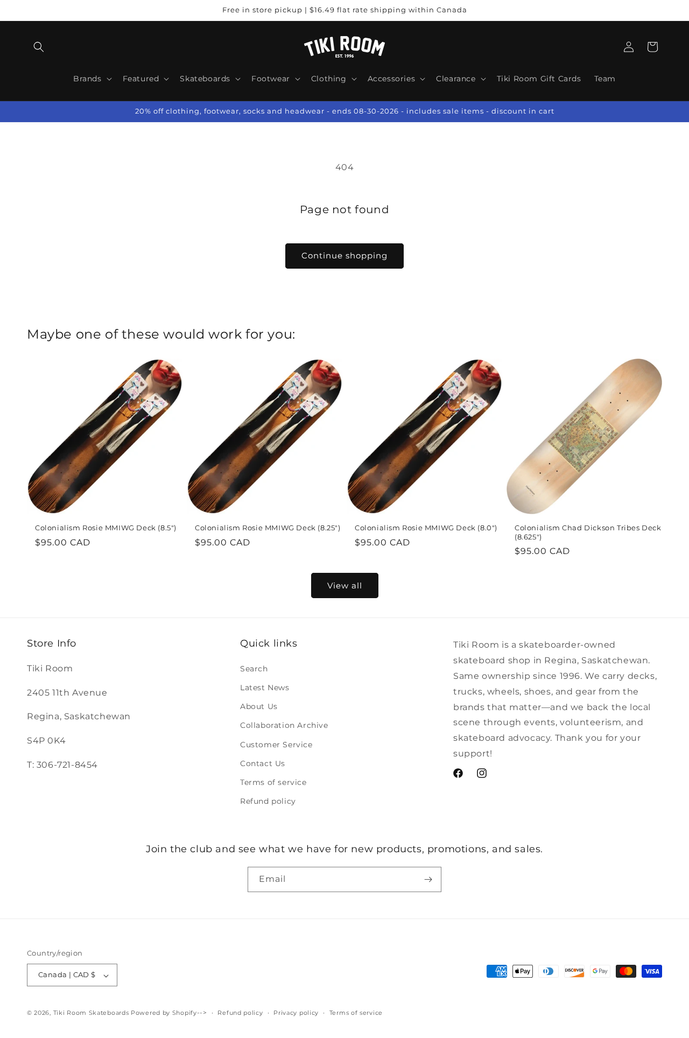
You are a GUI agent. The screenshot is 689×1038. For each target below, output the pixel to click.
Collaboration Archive (284, 725)
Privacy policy (296, 1012)
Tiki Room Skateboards (91, 1013)
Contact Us (262, 763)
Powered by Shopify (164, 1013)
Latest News (265, 687)
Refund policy (268, 801)
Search (254, 668)
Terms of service (273, 782)
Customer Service (276, 744)
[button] (39, 47)
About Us (259, 706)
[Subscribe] (428, 879)
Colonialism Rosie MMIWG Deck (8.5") (106, 527)
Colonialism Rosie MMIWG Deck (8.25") (268, 527)
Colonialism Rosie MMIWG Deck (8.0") (426, 527)
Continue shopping (344, 255)
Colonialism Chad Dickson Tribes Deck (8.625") (588, 532)
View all (344, 585)
